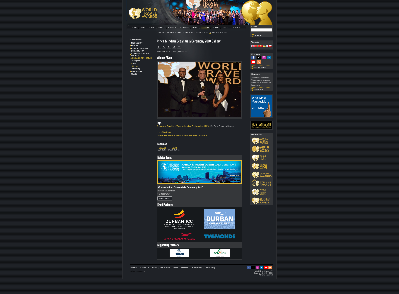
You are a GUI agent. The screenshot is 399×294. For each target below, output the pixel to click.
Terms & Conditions (180, 268)
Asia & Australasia (139, 48)
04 (173, 32)
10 (189, 32)
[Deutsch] (264, 46)
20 (216, 32)
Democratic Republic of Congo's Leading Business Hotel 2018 (183, 126)
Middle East (136, 43)
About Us (133, 268)
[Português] (258, 46)
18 (210, 32)
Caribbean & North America (140, 54)
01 (165, 32)
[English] (252, 46)
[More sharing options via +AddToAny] (179, 47)
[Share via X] (164, 47)
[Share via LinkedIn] (169, 47)
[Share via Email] (174, 47)
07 (181, 32)
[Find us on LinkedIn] (269, 57)
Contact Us (144, 268)
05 (176, 32)
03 (171, 32)
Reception (136, 61)
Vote (142, 28)
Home (134, 28)
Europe (134, 46)
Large (174, 148)
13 (197, 32)
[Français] (267, 46)
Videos (215, 28)
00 (163, 32)
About (225, 28)
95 (158, 32)
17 (208, 32)
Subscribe (259, 89)
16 (205, 32)
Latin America (137, 51)
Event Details (164, 198)
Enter (151, 28)
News (194, 28)
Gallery (205, 28)
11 (192, 32)
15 (202, 32)
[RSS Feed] (259, 62)
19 (213, 32)
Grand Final (137, 71)
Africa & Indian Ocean (141, 58)
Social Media (260, 67)
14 (200, 32)
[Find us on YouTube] (253, 62)
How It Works (165, 268)
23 (221, 32)
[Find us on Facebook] (253, 57)
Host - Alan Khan (164, 132)
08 (184, 32)
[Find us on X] (259, 57)
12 (194, 32)
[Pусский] (270, 46)
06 (179, 32)
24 (224, 32)
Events (161, 28)
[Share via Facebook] (159, 47)
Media (154, 268)
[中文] (261, 46)
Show (134, 63)
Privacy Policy (196, 268)
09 (187, 32)
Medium (162, 148)
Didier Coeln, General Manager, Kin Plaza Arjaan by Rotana (182, 135)
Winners (172, 28)
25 (226, 32)
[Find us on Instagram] (264, 57)
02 (168, 32)
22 (218, 32)
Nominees (184, 28)
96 (160, 32)
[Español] (255, 46)
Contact (236, 28)
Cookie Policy (210, 268)
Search (134, 74)
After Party (136, 69)
